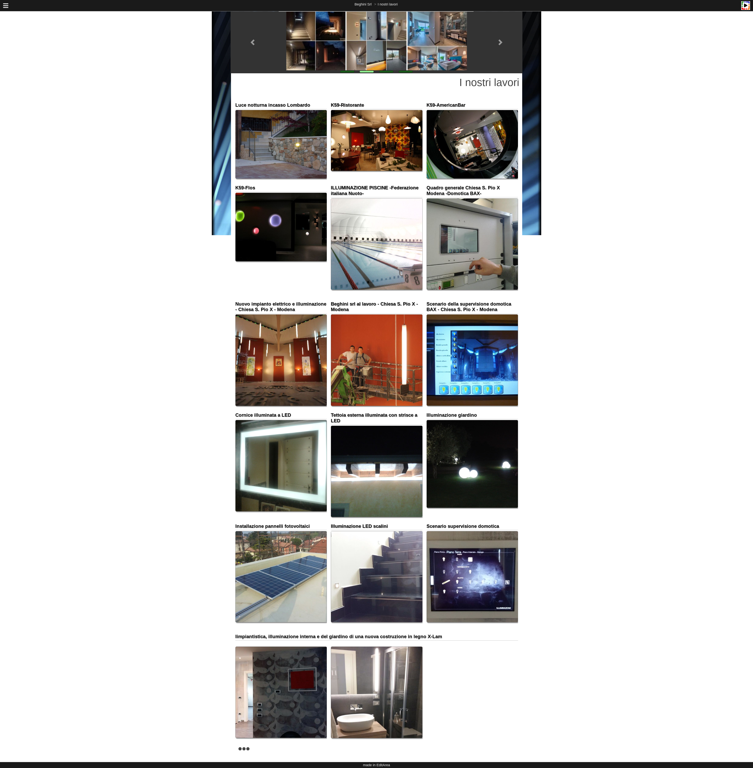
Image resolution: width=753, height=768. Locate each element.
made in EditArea (376, 765)
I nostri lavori (388, 4)
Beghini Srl (363, 4)
